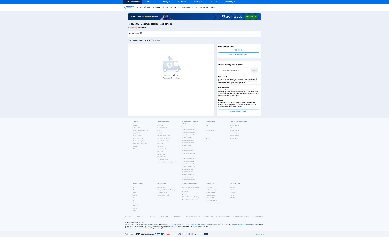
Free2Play (229, 2)
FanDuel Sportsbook (235, 125)
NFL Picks (184, 194)
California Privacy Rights (193, 216)
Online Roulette (210, 197)
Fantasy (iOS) (161, 187)
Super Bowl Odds (162, 127)
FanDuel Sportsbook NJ (188, 161)
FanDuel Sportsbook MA (188, 153)
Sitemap (135, 149)
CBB (134, 211)
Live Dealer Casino (211, 195)
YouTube (232, 195)
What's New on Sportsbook (140, 130)
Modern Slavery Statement (140, 141)
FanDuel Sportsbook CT (188, 137)
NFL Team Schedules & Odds (190, 199)
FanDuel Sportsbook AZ (188, 129)
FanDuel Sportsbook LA (188, 150)
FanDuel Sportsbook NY (188, 164)
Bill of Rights (164, 216)
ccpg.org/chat (177, 224)
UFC (207, 135)
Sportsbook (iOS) (162, 192)
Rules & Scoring (137, 135)
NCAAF (157, 7)
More (213, 7)
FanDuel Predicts (234, 138)
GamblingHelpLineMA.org (199, 224)
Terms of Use (209, 216)
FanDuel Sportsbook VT (188, 177)
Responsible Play (138, 138)
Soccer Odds (161, 154)
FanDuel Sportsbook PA (188, 169)
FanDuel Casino (234, 130)
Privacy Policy (177, 216)
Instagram (233, 192)
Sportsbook (148, 2)
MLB (148, 7)
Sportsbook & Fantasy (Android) (166, 190)
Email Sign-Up (203, 7)
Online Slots (209, 187)
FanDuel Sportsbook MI (188, 156)
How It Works (137, 133)
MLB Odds (160, 133)
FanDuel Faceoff (234, 135)
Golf (134, 200)
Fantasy (165, 2)
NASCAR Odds (161, 156)
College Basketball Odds (164, 138)
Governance (140, 216)
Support (135, 125)
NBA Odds (160, 130)
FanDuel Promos (187, 7)
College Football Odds (163, 135)
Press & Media (259, 216)
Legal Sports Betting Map (140, 143)
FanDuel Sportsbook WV (188, 179)
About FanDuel (137, 127)
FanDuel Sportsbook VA (188, 174)
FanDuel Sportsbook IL (188, 145)
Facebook (232, 187)
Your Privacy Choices (224, 216)
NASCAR (135, 205)
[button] (251, 17)
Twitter (232, 190)
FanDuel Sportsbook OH (188, 166)
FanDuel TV (213, 2)
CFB (134, 197)
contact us (182, 228)
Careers (129, 216)
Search (254, 70)
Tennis (135, 203)
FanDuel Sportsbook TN (188, 172)
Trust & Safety (152, 216)
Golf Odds (160, 146)
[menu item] (129, 5)
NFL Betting (185, 191)
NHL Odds (160, 143)
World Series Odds (162, 159)
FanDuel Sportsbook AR (188, 127)
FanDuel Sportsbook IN (188, 148)
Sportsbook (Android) (163, 195)
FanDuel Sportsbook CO (188, 135)
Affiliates (135, 146)
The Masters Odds (162, 149)
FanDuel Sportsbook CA (188, 132)
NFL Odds (160, 125)
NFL (140, 7)
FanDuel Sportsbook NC (188, 158)
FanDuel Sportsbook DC (188, 140)
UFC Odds (160, 151)
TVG (231, 127)
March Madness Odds (163, 141)
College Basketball (211, 130)
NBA (166, 7)
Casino (181, 2)
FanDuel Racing (234, 133)
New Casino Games (211, 190)
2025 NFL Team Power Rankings (190, 197)
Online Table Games (211, 200)
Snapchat (232, 197)
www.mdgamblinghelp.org (241, 224)
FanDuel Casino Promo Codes (214, 203)
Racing (197, 2)
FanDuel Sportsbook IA (188, 142)
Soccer (208, 138)
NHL (174, 7)
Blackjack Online (210, 192)
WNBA (135, 208)
